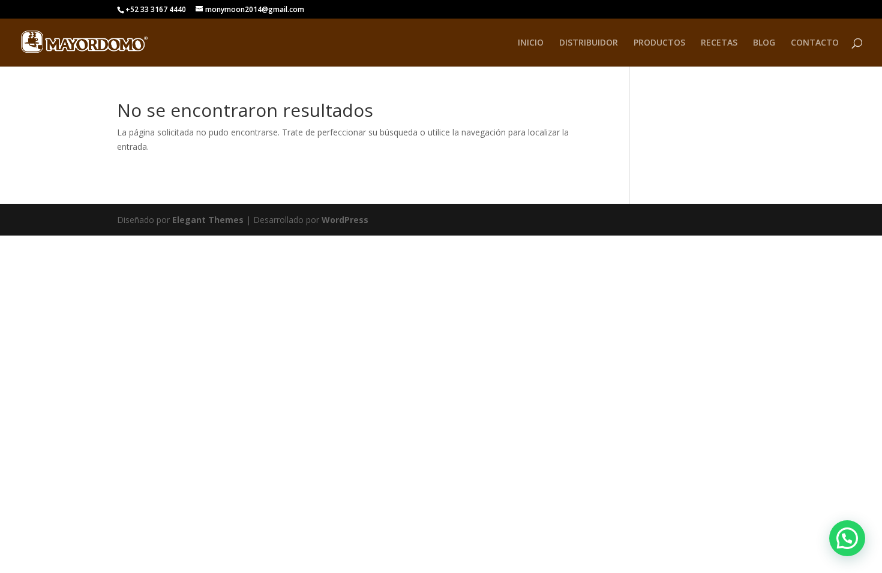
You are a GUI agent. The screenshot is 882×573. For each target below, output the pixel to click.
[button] (847, 538)
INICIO (531, 43)
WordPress (345, 219)
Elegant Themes (208, 219)
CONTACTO (815, 43)
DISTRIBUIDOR (588, 43)
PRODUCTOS (659, 43)
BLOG (764, 43)
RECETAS (719, 43)
